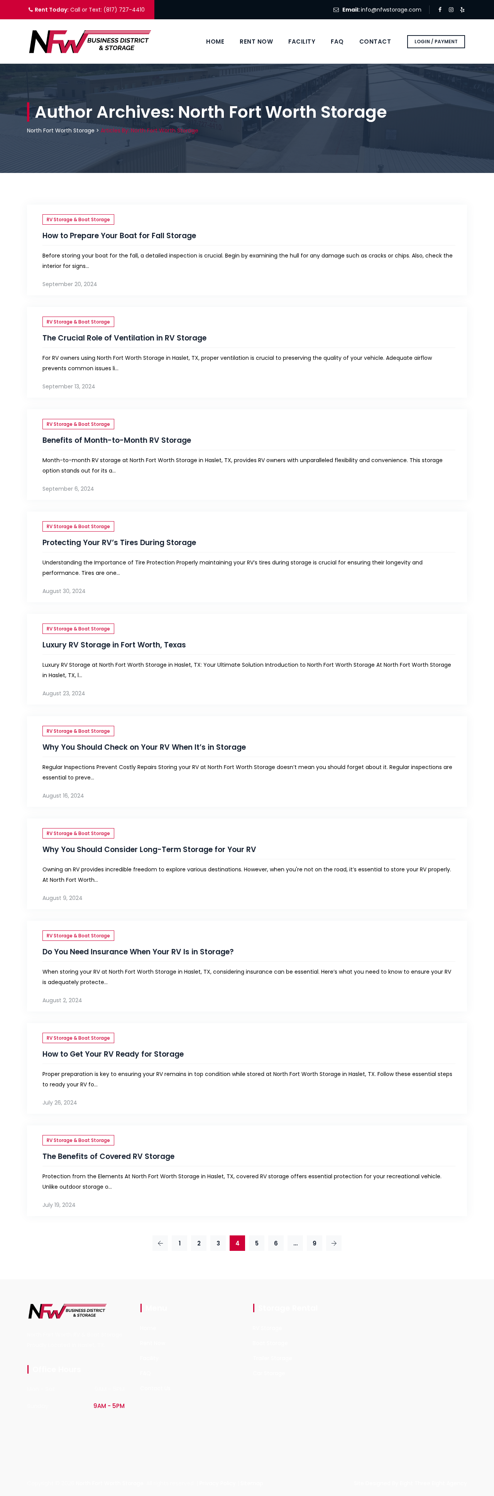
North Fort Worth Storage (110, 1483)
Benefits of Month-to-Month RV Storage (116, 440)
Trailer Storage (272, 1358)
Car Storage (269, 1373)
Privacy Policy (218, 1483)
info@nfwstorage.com (391, 10)
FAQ (337, 41)
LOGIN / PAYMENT (436, 41)
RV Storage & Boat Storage (78, 219)
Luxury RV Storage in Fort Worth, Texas (114, 645)
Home (215, 41)
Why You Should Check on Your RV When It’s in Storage (144, 747)
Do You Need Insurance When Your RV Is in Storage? (138, 952)
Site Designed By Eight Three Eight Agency (410, 1483)
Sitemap (251, 1483)
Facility (301, 41)
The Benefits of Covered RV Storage (108, 1156)
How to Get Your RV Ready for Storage (113, 1054)
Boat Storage (270, 1343)
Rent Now (256, 41)
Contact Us (155, 1388)
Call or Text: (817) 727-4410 (107, 10)
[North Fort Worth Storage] (91, 41)
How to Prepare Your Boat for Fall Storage (119, 235)
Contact (375, 41)
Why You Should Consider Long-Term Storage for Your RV (149, 849)
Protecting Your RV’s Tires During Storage (119, 542)
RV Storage (267, 1328)
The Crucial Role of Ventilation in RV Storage (124, 338)
